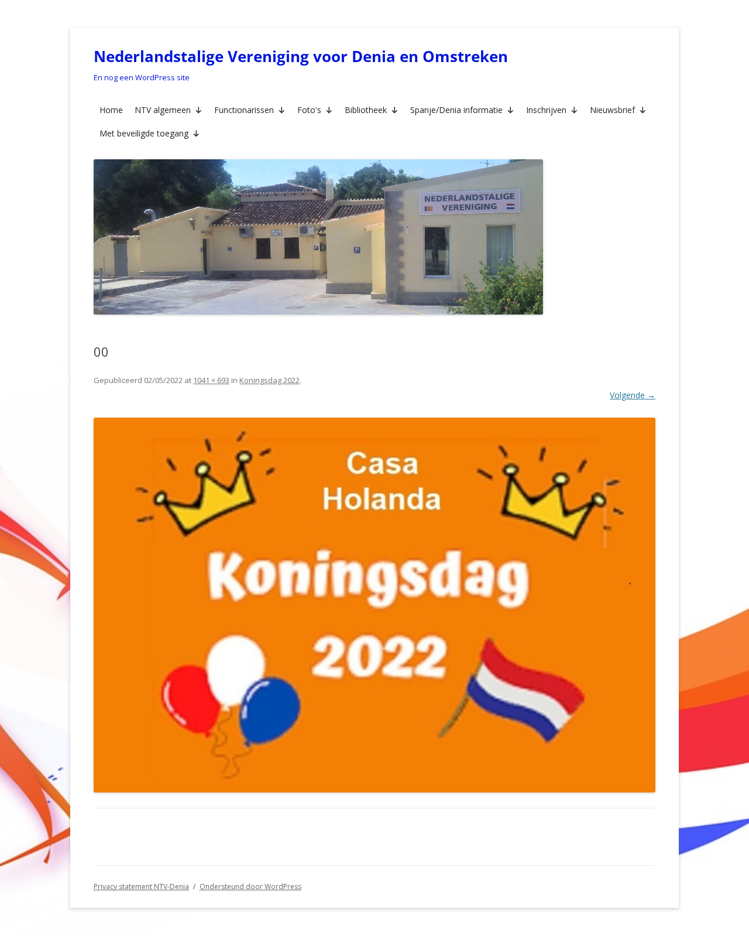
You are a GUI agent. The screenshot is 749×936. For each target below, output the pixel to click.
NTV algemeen (163, 109)
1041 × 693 (211, 380)
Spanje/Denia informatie (456, 109)
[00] (374, 605)
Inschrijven (546, 109)
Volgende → (632, 395)
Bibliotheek (366, 109)
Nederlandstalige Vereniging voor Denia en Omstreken (301, 56)
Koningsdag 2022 (269, 380)
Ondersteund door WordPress (250, 886)
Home (111, 109)
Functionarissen (244, 109)
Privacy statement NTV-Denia (141, 886)
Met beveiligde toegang (143, 133)
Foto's (309, 109)
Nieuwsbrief (612, 109)
